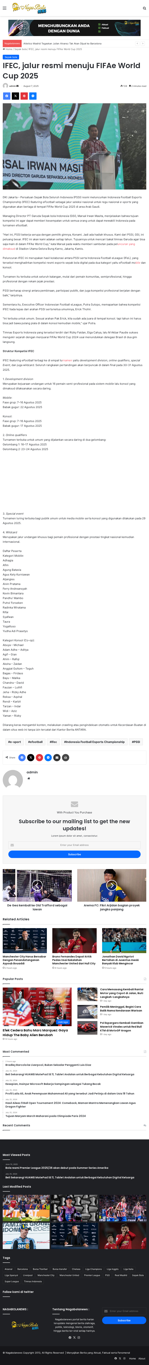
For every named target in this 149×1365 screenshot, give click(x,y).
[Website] (29, 778)
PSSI (137, 742)
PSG (107, 1275)
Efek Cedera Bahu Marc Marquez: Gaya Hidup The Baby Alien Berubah (35, 1032)
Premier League (92, 1275)
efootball (36, 742)
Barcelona (22, 1269)
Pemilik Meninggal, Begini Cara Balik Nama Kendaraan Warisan (121, 1008)
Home (8, 49)
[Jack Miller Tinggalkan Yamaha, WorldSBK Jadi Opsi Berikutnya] (74, 1208)
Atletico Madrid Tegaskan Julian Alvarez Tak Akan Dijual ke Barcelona (62, 43)
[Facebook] (6, 96)
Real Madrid (121, 1275)
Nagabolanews (14, 1352)
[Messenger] (33, 96)
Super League (12, 1281)
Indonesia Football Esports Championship (95, 742)
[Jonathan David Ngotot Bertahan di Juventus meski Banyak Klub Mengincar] (124, 940)
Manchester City (46, 1275)
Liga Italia (128, 1269)
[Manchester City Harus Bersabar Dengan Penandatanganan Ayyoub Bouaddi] (25, 940)
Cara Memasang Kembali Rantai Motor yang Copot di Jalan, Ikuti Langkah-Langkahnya (121, 993)
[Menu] (4, 9)
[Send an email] (17, 86)
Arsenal (8, 1269)
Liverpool (28, 1275)
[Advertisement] (74, 481)
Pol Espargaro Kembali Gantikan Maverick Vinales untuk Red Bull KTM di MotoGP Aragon (121, 1026)
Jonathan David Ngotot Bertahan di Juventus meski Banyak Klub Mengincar (120, 960)
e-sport (15, 742)
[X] (15, 96)
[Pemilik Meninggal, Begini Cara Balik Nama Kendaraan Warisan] (87, 1012)
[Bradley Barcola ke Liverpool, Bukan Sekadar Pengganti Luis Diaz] (26, 1208)
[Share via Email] (57, 757)
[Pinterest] (24, 96)
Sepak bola (20, 49)
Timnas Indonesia (33, 1281)
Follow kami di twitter (18, 1292)
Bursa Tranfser (40, 1269)
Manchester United (69, 1275)
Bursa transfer (60, 1269)
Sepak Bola (138, 1275)
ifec (54, 742)
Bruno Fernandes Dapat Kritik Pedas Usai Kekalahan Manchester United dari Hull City (73, 960)
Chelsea (76, 1269)
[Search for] (144, 9)
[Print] (65, 757)
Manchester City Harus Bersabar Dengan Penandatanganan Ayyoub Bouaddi (24, 960)
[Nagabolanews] (29, 8)
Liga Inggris (112, 1269)
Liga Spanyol (11, 1275)
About (141, 1358)
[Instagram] (79, 1337)
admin (12, 86)
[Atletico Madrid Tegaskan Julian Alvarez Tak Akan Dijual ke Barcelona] (122, 1208)
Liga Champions (93, 1269)
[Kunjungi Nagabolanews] (74, 27)
